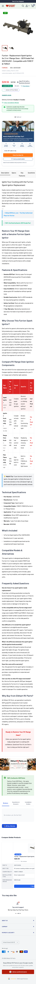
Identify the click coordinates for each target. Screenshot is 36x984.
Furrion (4, 68)
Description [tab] (5, 173)
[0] (32, 6)
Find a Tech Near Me (18, 155)
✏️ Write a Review (9, 826)
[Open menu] (3, 6)
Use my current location (19, 159)
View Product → (31, 422)
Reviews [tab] (5, 803)
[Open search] (23, 6)
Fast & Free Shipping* (18, 1)
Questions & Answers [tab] (15, 803)
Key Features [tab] (22, 174)
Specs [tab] (14, 173)
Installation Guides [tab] (28, 803)
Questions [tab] (31, 173)
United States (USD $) (9, 942)
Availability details (6, 95)
